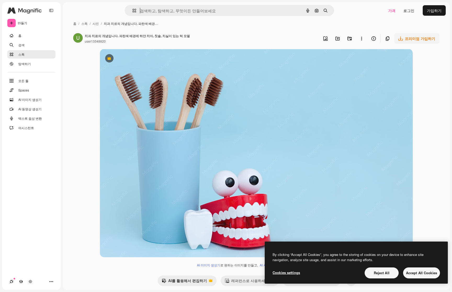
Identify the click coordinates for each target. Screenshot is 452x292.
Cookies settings (286, 272)
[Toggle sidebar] (51, 10)
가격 (392, 10)
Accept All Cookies (421, 272)
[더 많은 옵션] (361, 38)
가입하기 (434, 10)
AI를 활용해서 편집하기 (184, 282)
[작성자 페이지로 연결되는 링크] (78, 38)
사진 (96, 23)
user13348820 (95, 41)
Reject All (381, 272)
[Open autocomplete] (132, 11)
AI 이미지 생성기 (208, 265)
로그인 (408, 10)
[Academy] (21, 281)
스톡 (84, 23)
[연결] (11, 281)
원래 (130, 59)
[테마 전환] (30, 281)
